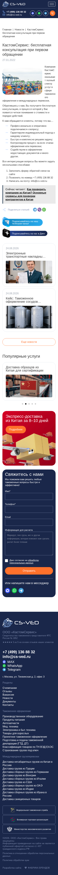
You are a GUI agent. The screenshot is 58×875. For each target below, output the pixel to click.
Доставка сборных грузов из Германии (26, 772)
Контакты (8, 705)
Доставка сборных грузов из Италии (24, 778)
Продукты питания (14, 719)
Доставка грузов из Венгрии (19, 775)
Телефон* (10, 504)
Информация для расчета (19, 530)
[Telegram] (35, 210)
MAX (10, 661)
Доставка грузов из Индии (18, 789)
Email (8, 517)
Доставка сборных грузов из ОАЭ (23, 785)
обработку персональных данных (24, 561)
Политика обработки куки (16, 860)
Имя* (7, 491)
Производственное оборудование (23, 716)
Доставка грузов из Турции (18, 768)
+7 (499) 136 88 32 (16, 12)
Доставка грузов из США (17, 782)
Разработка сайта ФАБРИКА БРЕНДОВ (26, 867)
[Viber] (39, 210)
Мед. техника (10, 726)
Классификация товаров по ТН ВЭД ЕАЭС (28, 747)
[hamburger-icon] (51, 4)
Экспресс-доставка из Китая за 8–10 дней (27, 418)
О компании (10, 688)
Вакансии (8, 694)
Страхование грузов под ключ (20, 750)
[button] (4, 381)
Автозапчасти (11, 723)
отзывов (33, 642)
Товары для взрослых (16, 733)
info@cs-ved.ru (14, 14)
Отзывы (7, 691)
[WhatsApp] (44, 210)
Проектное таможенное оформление (25, 736)
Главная (6, 29)
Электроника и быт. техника (19, 730)
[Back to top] (52, 869)
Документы (9, 701)
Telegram (14, 669)
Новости (19, 29)
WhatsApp (14, 665)
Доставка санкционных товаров (22, 799)
